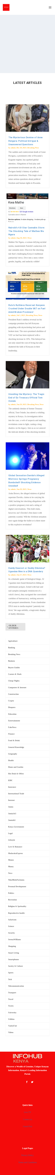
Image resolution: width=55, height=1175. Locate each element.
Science (11, 926)
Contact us (27, 1119)
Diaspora (11, 707)
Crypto (11, 701)
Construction (13, 694)
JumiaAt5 (12, 814)
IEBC (10, 780)
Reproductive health (16, 913)
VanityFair (12, 1026)
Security (11, 933)
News (30, 238)
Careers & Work (14, 674)
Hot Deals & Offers (16, 774)
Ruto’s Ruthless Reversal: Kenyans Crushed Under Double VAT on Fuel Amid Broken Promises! (26, 308)
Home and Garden (15, 767)
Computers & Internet (17, 688)
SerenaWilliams (14, 940)
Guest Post (27, 1126)
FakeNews (12, 727)
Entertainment (14, 721)
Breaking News (33, 148)
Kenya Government (16, 827)
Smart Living (13, 953)
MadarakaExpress (15, 853)
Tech (10, 979)
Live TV (27, 1112)
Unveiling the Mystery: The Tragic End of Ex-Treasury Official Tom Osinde (26, 397)
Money (11, 867)
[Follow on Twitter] (32, 1082)
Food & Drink (14, 741)
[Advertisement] (27, 44)
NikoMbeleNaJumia (16, 880)
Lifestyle (11, 840)
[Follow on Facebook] (27, 1082)
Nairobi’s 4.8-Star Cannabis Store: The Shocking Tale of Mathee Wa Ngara (26, 231)
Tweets (10, 1006)
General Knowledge (16, 747)
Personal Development (17, 887)
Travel (10, 999)
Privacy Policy (27, 1155)
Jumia (10, 807)
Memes (11, 860)
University (12, 1013)
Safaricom (12, 920)
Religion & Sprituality (17, 906)
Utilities (11, 1019)
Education (12, 714)
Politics (11, 893)
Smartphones (13, 959)
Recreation (12, 900)
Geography (12, 754)
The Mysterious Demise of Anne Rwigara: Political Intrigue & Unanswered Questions (25, 141)
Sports (10, 973)
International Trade (16, 794)
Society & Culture (15, 966)
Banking (11, 648)
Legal (10, 833)
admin (13, 148)
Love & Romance (15, 847)
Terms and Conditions (27, 1162)
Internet (11, 800)
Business (11, 661)
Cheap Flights (13, 681)
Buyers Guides (14, 668)
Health (11, 760)
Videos (10, 1032)
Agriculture (12, 641)
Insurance (12, 787)
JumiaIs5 (11, 820)
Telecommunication (16, 986)
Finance (11, 734)
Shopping (12, 946)
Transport (12, 993)
